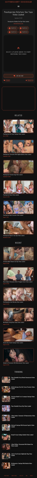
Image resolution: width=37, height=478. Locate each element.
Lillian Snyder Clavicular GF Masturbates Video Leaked (23, 416)
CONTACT (31, 475)
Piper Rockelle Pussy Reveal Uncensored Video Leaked (23, 378)
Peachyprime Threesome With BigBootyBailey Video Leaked (17, 154)
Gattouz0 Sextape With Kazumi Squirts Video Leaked (22, 426)
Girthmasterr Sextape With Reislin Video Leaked (21, 464)
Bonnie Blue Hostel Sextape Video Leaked (13, 343)
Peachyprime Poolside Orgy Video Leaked (13, 175)
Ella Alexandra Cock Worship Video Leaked (13, 302)
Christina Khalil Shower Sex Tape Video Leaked (14, 261)
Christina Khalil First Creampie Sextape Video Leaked (23, 397)
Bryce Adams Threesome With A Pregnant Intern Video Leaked (17, 282)
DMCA (26, 475)
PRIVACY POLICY (6, 475)
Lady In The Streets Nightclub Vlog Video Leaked (21, 454)
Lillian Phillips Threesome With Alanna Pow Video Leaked (22, 445)
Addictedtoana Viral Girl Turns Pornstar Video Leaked (23, 387)
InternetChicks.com (18, 23)
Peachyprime (30, 80)
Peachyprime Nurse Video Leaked (11, 195)
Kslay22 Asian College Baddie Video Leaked (22, 435)
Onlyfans (7, 80)
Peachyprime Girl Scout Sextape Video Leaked (14, 134)
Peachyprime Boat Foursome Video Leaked (13, 215)
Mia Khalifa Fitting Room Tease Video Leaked (13, 322)
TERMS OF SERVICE (14, 475)
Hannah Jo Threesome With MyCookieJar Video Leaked (16, 363)
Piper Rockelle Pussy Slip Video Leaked (21, 406)
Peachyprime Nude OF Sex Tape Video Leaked (14, 235)
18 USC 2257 (21, 475)
